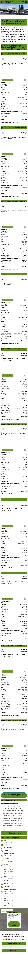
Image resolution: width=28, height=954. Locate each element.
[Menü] (26, 2)
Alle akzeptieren (14, 950)
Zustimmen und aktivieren (14, 924)
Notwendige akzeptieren (14, 943)
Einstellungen (14, 946)
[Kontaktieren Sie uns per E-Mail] (23, 2)
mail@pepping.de (8, 844)
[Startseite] (7, 1)
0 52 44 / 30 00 (8, 847)
